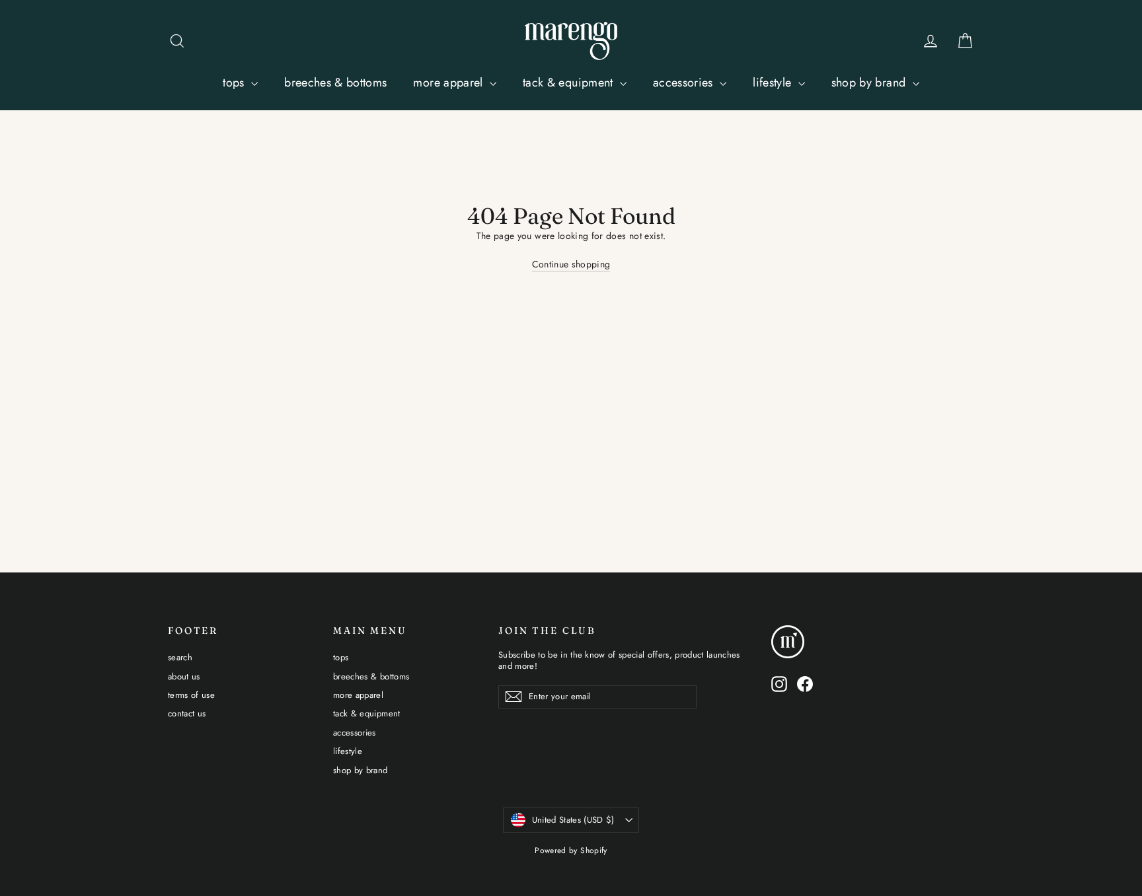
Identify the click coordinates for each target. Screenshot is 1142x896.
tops (235, 82)
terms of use (191, 695)
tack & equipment (570, 82)
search (180, 657)
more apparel (449, 82)
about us (184, 676)
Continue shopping (571, 264)
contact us (187, 713)
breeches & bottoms (335, 82)
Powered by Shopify (571, 850)
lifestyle (774, 82)
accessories (684, 82)
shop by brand (870, 82)
